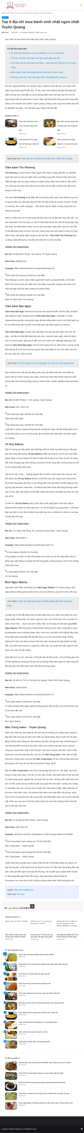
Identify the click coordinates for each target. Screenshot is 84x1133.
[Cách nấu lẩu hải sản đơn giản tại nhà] (11, 1035)
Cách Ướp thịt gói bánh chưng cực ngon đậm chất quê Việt (41, 1073)
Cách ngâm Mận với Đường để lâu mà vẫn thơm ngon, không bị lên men (46, 1103)
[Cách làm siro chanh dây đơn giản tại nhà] (11, 977)
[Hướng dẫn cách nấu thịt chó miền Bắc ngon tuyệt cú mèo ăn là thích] (11, 1065)
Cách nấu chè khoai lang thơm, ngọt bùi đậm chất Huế (28, 125)
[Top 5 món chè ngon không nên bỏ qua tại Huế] (11, 957)
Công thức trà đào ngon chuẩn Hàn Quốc (34, 1041)
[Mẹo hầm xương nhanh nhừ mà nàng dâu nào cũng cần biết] (50, 123)
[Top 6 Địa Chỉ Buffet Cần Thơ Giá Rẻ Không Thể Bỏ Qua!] (68, 926)
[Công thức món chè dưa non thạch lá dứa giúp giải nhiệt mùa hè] (11, 967)
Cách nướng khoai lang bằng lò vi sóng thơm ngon (38, 1022)
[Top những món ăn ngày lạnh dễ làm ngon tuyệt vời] (11, 141)
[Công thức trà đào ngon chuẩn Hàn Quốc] (11, 1044)
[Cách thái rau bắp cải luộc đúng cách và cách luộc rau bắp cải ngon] (11, 1096)
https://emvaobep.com (23, 890)
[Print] (32, 906)
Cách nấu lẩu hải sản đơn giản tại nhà (33, 1032)
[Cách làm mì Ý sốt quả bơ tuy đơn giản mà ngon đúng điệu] (42, 926)
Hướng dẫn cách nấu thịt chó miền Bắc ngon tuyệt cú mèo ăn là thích (45, 1062)
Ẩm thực (11, 13)
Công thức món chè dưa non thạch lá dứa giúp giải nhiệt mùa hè (43, 964)
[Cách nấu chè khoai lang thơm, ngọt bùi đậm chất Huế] (11, 123)
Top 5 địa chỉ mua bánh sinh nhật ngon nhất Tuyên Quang (47, 158)
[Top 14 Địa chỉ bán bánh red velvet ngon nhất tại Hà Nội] (16, 926)
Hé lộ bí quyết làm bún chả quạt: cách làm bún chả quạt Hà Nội (46, 363)
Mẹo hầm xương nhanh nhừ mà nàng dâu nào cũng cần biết (67, 125)
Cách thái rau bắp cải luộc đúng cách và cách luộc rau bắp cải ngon (44, 1093)
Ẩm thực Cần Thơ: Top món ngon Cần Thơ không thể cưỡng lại (39, 77)
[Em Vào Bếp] (16, 5)
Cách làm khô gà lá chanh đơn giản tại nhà (35, 983)
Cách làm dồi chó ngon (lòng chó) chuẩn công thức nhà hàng (42, 1082)
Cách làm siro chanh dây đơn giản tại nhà (34, 974)
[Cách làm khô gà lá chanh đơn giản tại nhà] (11, 986)
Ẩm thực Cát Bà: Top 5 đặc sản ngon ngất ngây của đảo (35, 58)
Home (5, 13)
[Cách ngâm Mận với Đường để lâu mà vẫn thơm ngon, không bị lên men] (11, 1106)
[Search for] (81, 5)
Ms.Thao (6, 32)
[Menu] (3, 5)
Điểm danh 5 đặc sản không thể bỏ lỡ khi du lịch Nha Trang (37, 72)
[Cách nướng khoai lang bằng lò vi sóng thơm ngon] (50, 141)
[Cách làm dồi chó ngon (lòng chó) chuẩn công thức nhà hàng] (11, 1086)
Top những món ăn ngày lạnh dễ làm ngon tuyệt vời (38, 1012)
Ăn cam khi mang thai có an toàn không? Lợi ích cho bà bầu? (38, 53)
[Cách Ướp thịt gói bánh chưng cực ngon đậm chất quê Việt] (11, 1076)
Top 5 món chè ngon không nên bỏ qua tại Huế (36, 954)
